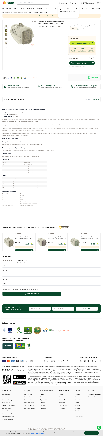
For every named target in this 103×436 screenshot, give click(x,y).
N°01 (82, 25)
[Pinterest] (88, 361)
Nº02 (90, 25)
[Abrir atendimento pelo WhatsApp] (99, 427)
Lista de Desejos (7, 411)
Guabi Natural (79, 416)
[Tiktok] (96, 361)
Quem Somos (6, 394)
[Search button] (47, 2)
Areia (60, 397)
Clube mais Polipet (29, 408)
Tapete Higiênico (45, 400)
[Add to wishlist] (35, 21)
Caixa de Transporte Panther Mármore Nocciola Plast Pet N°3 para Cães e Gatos (57, 237)
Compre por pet (9, 12)
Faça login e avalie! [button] (33, 293)
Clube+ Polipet (96, 8)
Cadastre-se (90, 3)
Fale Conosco (6, 402)
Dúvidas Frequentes (7, 419)
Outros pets (30, 8)
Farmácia (39, 8)
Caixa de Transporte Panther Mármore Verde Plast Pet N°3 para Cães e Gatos (89, 237)
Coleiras (42, 402)
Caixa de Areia (63, 400)
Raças (54, 8)
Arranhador (62, 408)
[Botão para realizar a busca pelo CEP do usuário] (75, 14)
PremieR (77, 400)
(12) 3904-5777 (49, 361)
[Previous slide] (1, 242)
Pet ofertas (85, 8)
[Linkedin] (100, 361)
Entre (84, 3)
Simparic (77, 397)
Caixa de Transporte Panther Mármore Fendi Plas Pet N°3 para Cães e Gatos (23, 237)
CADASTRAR (87, 308)
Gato (22, 8)
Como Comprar (6, 408)
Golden (77, 402)
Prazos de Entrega (7, 400)
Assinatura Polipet (29, 402)
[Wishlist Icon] (53, 2)
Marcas (47, 8)
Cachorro (15, 8)
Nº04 (73, 28)
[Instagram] (81, 361)
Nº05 (82, 28)
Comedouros (44, 405)
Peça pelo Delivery (29, 400)
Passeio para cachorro (22, 12)
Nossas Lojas (6, 397)
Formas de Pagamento (8, 405)
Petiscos (42, 397)
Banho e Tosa (28, 394)
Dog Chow (78, 411)
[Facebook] (84, 361)
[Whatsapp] (92, 361)
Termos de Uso (92, 397)
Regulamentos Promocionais (10, 414)
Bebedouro (62, 402)
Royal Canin (78, 414)
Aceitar (91, 433)
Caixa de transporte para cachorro (38, 12)
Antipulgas (43, 408)
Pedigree (77, 405)
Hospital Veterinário (29, 405)
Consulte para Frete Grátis (25, 246)
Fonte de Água (63, 405)
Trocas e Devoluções (8, 416)
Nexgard (77, 394)
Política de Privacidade (94, 394)
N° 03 (73, 25)
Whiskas (77, 408)
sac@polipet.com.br (62, 361)
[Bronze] (11, 78)
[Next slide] (102, 242)
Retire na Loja (28, 397)
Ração (42, 394)
